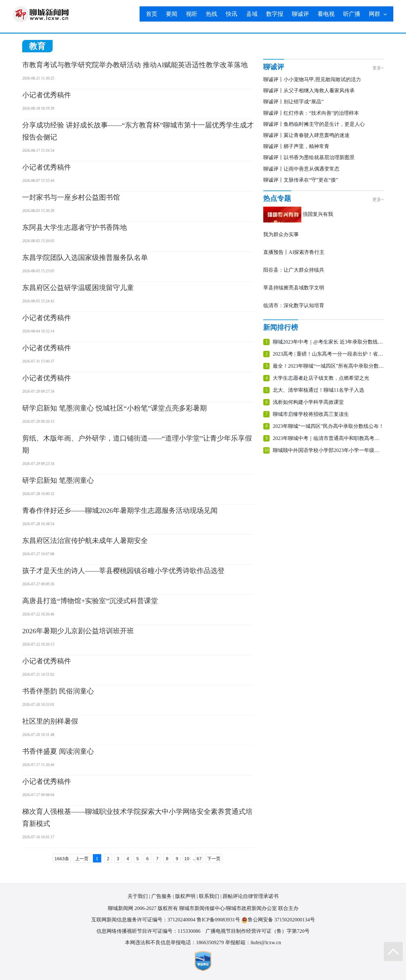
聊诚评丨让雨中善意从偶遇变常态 (301, 168)
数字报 (274, 14)
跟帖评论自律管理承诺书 (250, 896)
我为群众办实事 (281, 234)
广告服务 (161, 896)
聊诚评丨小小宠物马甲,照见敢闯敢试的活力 (312, 79)
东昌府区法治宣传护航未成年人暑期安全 (85, 541)
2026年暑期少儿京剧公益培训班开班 (78, 631)
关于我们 (138, 896)
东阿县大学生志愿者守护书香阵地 (74, 227)
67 (199, 858)
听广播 (351, 14)
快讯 (231, 14)
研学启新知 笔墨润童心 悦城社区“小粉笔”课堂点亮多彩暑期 (114, 408)
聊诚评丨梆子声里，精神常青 (296, 146)
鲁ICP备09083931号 (218, 919)
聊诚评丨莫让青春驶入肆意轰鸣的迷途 (306, 135)
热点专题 (277, 198)
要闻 (171, 14)
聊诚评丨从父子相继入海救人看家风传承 (309, 90)
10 (186, 858)
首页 (151, 14)
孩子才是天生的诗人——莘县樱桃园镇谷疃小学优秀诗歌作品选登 (123, 571)
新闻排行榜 (280, 327)
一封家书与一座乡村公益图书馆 (71, 197)
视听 (191, 14)
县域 (252, 14)
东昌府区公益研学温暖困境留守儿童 (78, 288)
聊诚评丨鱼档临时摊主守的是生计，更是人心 (314, 124)
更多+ (378, 68)
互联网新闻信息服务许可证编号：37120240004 (143, 919)
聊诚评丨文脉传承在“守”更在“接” (300, 180)
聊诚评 (300, 14)
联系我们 (209, 896)
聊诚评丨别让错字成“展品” (293, 101)
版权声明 (185, 896)
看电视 (326, 14)
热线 (211, 14)
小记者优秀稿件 (46, 95)
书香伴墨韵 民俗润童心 (58, 691)
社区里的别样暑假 (50, 721)
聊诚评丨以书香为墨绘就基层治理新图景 (309, 157)
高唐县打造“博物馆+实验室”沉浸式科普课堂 (90, 601)
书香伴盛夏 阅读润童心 (58, 751)
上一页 (81, 858)
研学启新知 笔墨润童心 (58, 480)
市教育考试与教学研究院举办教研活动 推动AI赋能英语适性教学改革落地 (135, 65)
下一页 (213, 858)
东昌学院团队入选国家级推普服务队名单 (85, 257)
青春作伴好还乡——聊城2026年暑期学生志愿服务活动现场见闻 (120, 510)
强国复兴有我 (318, 214)
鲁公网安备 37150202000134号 (281, 919)
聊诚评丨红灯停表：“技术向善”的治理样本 (311, 113)
